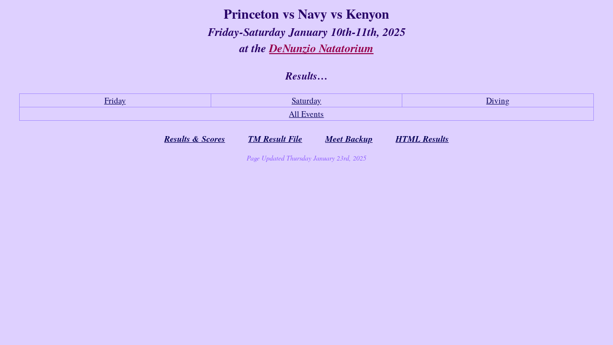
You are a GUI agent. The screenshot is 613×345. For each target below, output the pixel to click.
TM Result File (275, 139)
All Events (306, 113)
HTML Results (422, 139)
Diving (498, 100)
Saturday (306, 100)
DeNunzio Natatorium (321, 48)
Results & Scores (194, 139)
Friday (115, 100)
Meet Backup (349, 139)
